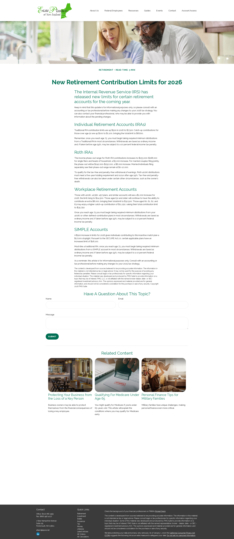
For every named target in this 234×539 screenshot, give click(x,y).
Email (120, 298)
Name (49, 298)
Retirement (81, 514)
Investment (81, 516)
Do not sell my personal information (181, 535)
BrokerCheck (160, 511)
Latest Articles (82, 532)
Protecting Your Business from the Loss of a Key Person (70, 396)
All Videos (81, 534)
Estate (79, 519)
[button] (94, 10)
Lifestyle (80, 529)
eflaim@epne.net (42, 530)
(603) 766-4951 (48, 514)
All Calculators (83, 537)
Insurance (81, 521)
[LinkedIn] (38, 534)
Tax (78, 524)
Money (80, 526)
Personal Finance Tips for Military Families (160, 396)
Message (50, 314)
